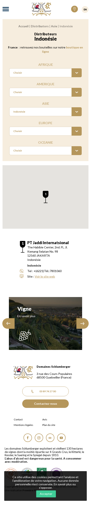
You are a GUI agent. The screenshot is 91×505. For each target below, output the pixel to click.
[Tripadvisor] (50, 437)
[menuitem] (45, 72)
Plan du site (48, 425)
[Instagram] (39, 437)
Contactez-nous (45, 403)
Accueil (23, 26)
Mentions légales (23, 425)
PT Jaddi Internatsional (48, 242)
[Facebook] (27, 437)
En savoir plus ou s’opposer (57, 486)
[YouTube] (61, 437)
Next (82, 323)
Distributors (40, 26)
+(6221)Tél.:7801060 (48, 271)
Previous (8, 323)
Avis (44, 419)
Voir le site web (45, 276)
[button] (45, 197)
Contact (18, 419)
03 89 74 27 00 (47, 391)
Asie (54, 26)
